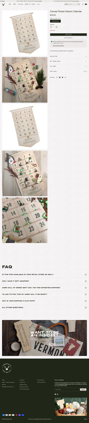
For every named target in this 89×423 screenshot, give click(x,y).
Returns (4, 384)
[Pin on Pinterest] (62, 77)
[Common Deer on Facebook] (55, 394)
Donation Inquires (24, 386)
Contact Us (22, 382)
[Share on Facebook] (60, 77)
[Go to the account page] (83, 4)
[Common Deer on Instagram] (57, 394)
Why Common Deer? (55, 61)
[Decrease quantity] (51, 27)
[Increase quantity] (56, 27)
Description (53, 56)
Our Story (22, 380)
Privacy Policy (40, 380)
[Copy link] (65, 77)
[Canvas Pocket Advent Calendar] (24, 33)
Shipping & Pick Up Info (7, 386)
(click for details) (19, 1)
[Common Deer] (3, 4)
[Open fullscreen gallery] (45, 53)
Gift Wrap (53, 66)
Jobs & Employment (24, 389)
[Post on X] (57, 77)
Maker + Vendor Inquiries (8, 382)
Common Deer (9, 419)
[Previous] (84, 71)
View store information (58, 45)
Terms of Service (41, 382)
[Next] (86, 71)
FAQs (3, 380)
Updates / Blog (23, 384)
